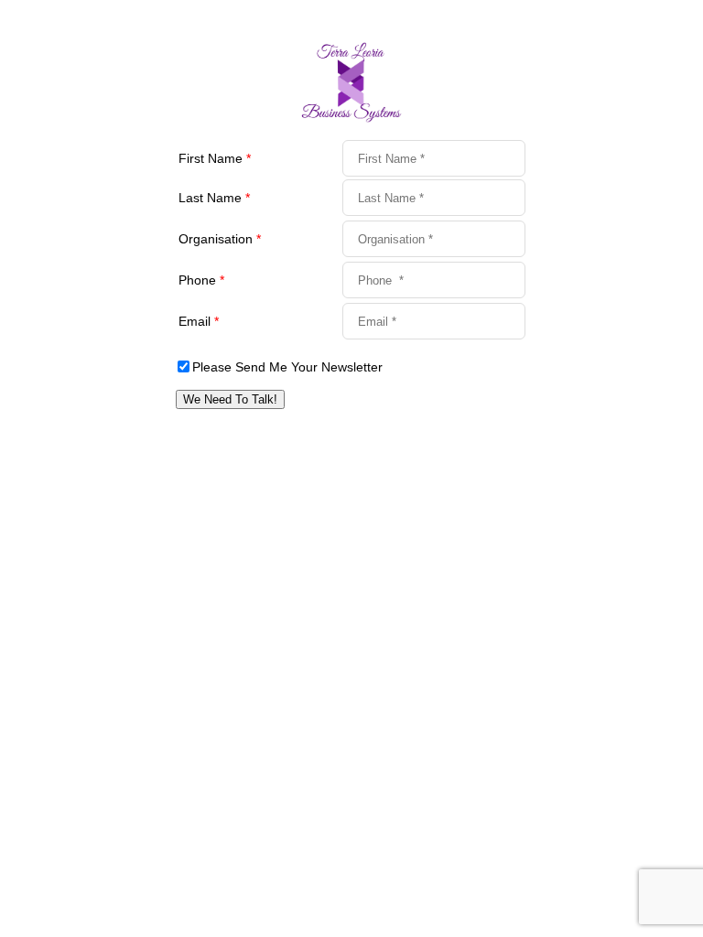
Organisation (219, 239)
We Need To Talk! (230, 399)
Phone (201, 280)
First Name (214, 158)
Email (198, 321)
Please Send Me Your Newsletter (287, 367)
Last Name (214, 197)
